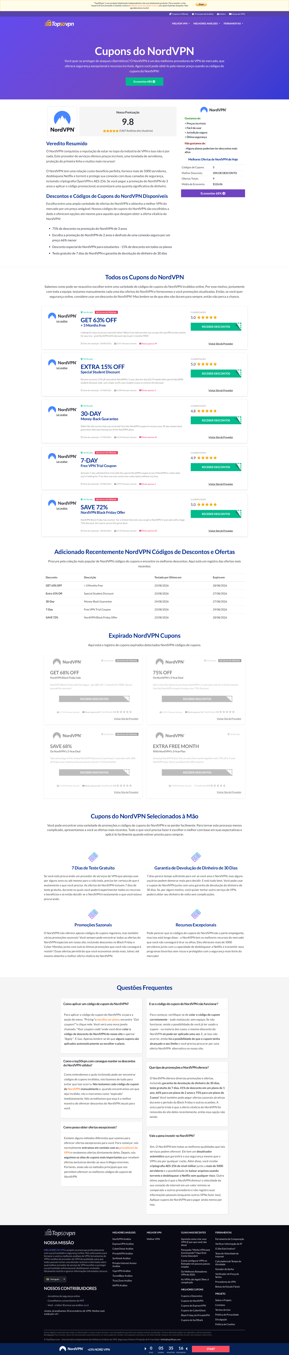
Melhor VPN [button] (180, 23)
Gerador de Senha (224, 1269)
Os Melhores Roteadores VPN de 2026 (194, 1273)
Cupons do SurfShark (192, 1320)
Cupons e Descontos (191, 1295)
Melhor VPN (153, 1238)
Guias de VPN (238, 14)
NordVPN (74, 1089)
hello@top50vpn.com (171, 1339)
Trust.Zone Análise (122, 1280)
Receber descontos (216, 326)
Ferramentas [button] (232, 23)
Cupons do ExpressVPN (193, 1305)
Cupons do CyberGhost (193, 1310)
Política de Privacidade (227, 1314)
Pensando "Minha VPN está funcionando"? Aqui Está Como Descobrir (195, 1252)
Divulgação (221, 1319)
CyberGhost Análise (122, 1248)
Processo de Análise (204, 14)
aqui (85, 1305)
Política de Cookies (225, 1324)
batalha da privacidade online (144, 5)
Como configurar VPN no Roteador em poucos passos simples (195, 1263)
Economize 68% (143, 81)
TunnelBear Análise (122, 1275)
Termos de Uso (222, 1309)
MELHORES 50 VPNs (55, 1249)
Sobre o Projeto (223, 1300)
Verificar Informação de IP (228, 1243)
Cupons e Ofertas (180, 14)
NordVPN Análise (121, 1238)
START (211, 1349)
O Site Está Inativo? (225, 1248)
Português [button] (54, 1279)
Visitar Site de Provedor (220, 343)
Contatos (220, 1304)
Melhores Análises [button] (205, 23)
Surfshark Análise (121, 1258)
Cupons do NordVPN (192, 1300)
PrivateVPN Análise (122, 1253)
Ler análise (61, 321)
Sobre (223, 14)
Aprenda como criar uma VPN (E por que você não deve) (194, 1241)
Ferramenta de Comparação (229, 1238)
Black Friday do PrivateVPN (195, 1315)
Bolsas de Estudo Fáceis (227, 1286)
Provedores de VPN (225, 1281)
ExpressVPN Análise (123, 1243)
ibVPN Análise (119, 1285)
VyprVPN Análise (121, 1270)
